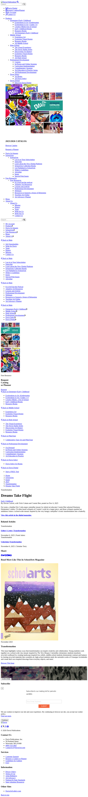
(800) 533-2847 (11, 746)
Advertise (18, 172)
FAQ (7, 763)
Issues (17, 174)
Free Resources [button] (11, 178)
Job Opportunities (12, 244)
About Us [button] (9, 201)
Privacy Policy (11, 772)
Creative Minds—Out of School (17, 400)
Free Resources (15, 180)
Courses (18, 62)
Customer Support (12, 757)
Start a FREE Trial (12, 472)
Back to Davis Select (10, 460)
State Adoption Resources (15, 782)
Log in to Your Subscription (25, 160)
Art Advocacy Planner (23, 197)
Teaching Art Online (22, 195)
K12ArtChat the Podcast (14, 287)
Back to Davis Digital (10, 468)
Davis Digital (12, 8)
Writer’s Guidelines (12, 273)
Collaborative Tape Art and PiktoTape (19, 440)
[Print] (11, 555)
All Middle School (21, 43)
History (17, 207)
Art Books (18, 76)
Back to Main (7, 240)
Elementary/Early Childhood (20, 20)
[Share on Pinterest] (5, 555)
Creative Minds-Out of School (26, 27)
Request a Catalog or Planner (16, 759)
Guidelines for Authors (14, 761)
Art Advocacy (11, 778)
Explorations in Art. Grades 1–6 (17, 398)
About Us (13, 203)
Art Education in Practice (15, 456)
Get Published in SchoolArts (25, 168)
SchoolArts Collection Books (25, 166)
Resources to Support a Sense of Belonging (30, 193)
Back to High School (10, 420)
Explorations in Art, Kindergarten (27, 23)
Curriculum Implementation (25, 66)
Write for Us (19, 211)
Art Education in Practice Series (26, 70)
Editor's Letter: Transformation (13, 531)
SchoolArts (14, 158)
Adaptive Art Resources (23, 184)
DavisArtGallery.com (13, 791)
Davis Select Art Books (14, 464)
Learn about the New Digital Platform (28, 164)
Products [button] (9, 18)
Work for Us (19, 214)
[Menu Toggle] (18, 2)
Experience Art (20, 37)
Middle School (15, 35)
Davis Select (14, 74)
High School (14, 45)
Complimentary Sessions (24, 68)
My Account (11, 12)
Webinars (18, 191)
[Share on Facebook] (2, 555)
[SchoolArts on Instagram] (6, 726)
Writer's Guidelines (21, 170)
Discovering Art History (23, 52)
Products (9, 226)
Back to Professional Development (15, 444)
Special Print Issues (22, 176)
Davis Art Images (12, 153)
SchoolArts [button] (10, 155)
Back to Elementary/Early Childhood (15, 392)
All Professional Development (25, 72)
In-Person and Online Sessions (26, 64)
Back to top (5, 795)
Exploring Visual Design (24, 39)
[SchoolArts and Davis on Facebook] (2, 726)
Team (17, 209)
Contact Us (11, 14)
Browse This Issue (7, 663)
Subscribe (18, 162)
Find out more (6, 716)
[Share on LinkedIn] (7, 555)
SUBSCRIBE (6, 679)
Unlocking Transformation (11, 542)
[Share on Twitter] (4, 555)
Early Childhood (7, 501)
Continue (5, 720)
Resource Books (21, 31)
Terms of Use (10, 774)
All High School (21, 58)
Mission (17, 205)
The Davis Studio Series (23, 49)
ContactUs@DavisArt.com (15, 748)
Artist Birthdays (11, 776)
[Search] (24, 220)
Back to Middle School (10, 408)
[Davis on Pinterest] (8, 726)
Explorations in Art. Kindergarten (18, 396)
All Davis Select (20, 79)
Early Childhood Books (23, 29)
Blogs (8, 199)
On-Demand (10, 448)
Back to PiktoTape (9, 436)
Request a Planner (12, 149)
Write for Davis (11, 246)
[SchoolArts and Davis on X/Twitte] (4, 726)
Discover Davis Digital (23, 83)
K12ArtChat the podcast (23, 182)
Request (4, 390)
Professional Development (19, 60)
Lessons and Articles (22, 187)
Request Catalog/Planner (16, 10)
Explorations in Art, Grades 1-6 (26, 25)
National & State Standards (15, 780)
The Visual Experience (23, 47)
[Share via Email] (9, 555)
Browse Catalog (11, 146)
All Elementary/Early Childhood (26, 33)
